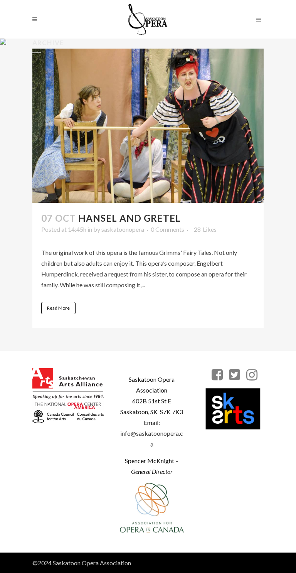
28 (205, 229)
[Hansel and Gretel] (148, 126)
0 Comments (167, 229)
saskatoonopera (122, 229)
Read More (58, 308)
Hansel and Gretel (129, 218)
